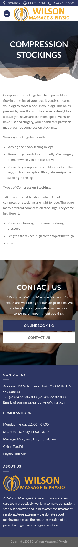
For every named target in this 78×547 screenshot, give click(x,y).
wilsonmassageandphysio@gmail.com (39, 402)
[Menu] (7, 13)
